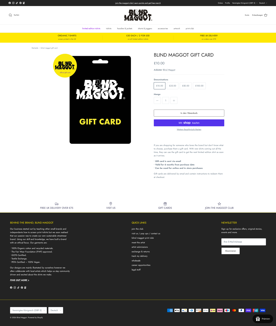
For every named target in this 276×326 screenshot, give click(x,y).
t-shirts (108, 28)
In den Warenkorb (189, 113)
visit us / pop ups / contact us (146, 233)
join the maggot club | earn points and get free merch (138, 3)
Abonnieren (230, 250)
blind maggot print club (143, 238)
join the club (137, 228)
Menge (157, 94)
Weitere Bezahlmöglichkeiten (189, 129)
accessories (163, 28)
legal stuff (136, 269)
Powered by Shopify (35, 317)
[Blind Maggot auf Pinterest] (20, 3)
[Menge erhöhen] (173, 100)
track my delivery (139, 256)
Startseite (35, 48)
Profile (227, 3)
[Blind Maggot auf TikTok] (17, 3)
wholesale (136, 260)
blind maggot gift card (49, 48)
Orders (220, 3)
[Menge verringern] (157, 100)
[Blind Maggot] (138, 15)
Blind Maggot (169, 69)
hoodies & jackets (124, 28)
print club (190, 28)
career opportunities (141, 265)
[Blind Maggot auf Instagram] (13, 3)
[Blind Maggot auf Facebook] (10, 3)
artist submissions (140, 247)
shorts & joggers (145, 28)
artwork (177, 28)
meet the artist (138, 242)
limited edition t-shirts (91, 28)
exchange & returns (141, 251)
